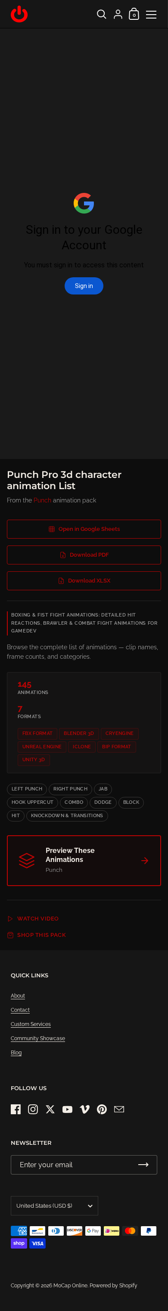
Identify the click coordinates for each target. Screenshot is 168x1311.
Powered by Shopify (113, 1286)
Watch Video (38, 918)
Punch (42, 500)
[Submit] (143, 1165)
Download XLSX (89, 580)
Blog (16, 1053)
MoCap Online (70, 1286)
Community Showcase (38, 1038)
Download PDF (89, 555)
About (18, 996)
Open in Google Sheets (89, 529)
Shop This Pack (41, 935)
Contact (20, 1010)
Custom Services (31, 1024)
